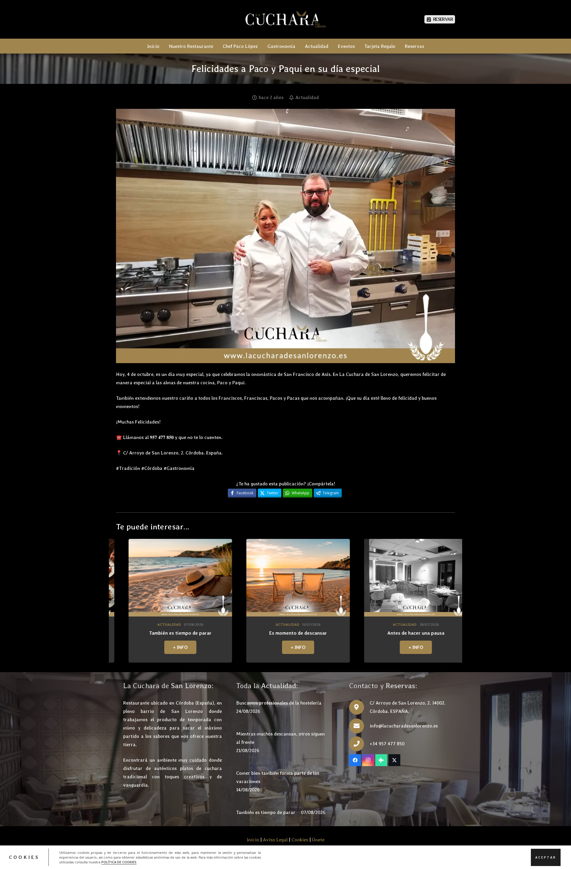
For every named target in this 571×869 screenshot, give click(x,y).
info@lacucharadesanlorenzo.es (404, 726)
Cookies (299, 840)
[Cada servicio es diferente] (395, 578)
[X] (394, 760)
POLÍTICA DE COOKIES (119, 862)
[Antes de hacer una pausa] (277, 578)
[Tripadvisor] (381, 760)
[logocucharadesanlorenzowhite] (285, 19)
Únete (318, 840)
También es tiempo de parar (265, 812)
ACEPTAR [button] (545, 857)
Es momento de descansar (160, 633)
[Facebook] (355, 760)
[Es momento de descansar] (159, 578)
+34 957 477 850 (387, 743)
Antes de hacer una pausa (277, 633)
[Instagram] (368, 760)
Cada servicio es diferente (395, 633)
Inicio (253, 840)
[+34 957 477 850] (359, 743)
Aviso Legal (275, 840)
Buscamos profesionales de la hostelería (278, 703)
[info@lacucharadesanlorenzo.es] (359, 726)
